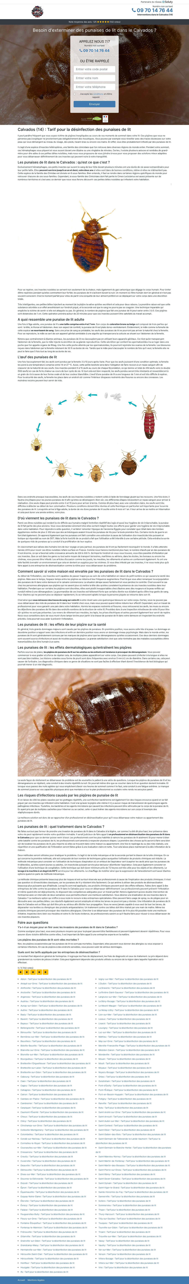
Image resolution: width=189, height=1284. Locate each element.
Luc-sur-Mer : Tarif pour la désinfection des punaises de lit (127, 1032)
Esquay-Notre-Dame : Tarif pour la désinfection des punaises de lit (53, 1196)
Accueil (21, 1280)
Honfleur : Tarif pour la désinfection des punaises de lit (47, 1263)
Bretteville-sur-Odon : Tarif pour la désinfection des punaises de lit (53, 1072)
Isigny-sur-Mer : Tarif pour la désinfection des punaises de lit (128, 979)
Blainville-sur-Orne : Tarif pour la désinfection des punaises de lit (52, 1050)
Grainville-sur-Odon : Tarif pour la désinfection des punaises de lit (53, 1240)
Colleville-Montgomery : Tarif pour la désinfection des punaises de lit (54, 1130)
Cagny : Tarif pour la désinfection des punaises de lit (46, 1085)
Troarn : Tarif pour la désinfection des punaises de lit (124, 1232)
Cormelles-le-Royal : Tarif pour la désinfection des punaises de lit (53, 1143)
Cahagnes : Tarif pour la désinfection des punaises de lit (48, 1090)
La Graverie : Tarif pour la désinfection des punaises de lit (127, 988)
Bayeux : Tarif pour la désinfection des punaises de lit (47, 1023)
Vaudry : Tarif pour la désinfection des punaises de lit (124, 1245)
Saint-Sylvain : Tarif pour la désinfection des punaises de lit (128, 1183)
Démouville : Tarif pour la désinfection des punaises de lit (49, 1170)
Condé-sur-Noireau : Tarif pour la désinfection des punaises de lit (53, 1138)
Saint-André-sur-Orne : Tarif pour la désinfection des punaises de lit (132, 1112)
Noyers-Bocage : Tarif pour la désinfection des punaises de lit (129, 1072)
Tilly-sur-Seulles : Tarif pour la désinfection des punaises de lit (129, 1218)
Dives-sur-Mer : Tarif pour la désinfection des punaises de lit (50, 1174)
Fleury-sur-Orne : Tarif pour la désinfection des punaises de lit (51, 1218)
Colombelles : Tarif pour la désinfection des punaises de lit (49, 1134)
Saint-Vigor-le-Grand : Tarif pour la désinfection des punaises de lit (131, 1187)
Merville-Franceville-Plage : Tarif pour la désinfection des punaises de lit (134, 1045)
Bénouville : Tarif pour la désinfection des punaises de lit (48, 1032)
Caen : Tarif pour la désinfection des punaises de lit (46, 1081)
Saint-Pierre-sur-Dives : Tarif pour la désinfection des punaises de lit (132, 1170)
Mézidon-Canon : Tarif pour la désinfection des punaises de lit (129, 1050)
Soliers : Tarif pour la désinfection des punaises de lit (125, 1201)
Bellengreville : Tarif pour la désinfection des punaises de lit (50, 1028)
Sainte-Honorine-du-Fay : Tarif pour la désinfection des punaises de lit (133, 1192)
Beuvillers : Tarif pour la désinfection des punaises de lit (48, 1041)
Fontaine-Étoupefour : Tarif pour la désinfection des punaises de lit (53, 1223)
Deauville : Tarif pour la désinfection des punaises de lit (48, 1165)
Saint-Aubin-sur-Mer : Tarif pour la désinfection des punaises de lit (131, 1121)
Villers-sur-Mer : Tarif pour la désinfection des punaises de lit (129, 1263)
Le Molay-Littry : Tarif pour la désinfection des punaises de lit (128, 1010)
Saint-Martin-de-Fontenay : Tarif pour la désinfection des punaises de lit (134, 1161)
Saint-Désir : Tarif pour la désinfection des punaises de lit (127, 1130)
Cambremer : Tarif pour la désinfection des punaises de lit (49, 1103)
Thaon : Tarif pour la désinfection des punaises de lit (124, 1209)
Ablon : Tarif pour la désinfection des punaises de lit (46, 979)
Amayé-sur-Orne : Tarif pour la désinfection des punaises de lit (51, 983)
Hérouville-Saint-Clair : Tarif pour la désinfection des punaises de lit (54, 1254)
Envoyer (94, 104)
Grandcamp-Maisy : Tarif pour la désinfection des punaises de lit (52, 1245)
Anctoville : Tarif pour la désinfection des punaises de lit (48, 992)
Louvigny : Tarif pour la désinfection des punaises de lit (125, 1028)
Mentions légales (36, 1280)
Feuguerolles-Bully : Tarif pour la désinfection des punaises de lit (52, 1214)
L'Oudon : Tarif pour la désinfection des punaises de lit (125, 983)
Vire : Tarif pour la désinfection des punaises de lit (123, 1267)
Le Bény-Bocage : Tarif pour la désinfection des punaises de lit (129, 1001)
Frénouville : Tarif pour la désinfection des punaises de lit (49, 1232)
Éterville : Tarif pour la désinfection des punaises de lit (47, 1201)
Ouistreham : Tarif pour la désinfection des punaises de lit (127, 1081)
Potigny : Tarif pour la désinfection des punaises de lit (125, 1099)
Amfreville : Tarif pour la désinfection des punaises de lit (48, 988)
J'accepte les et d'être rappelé (96, 95)
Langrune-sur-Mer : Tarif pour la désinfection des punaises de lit (130, 997)
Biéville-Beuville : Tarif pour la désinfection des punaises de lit (51, 1045)
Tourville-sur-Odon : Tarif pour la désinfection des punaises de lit (130, 1227)
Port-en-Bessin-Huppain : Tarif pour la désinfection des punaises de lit (133, 1094)
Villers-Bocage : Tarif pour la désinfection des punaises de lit (128, 1258)
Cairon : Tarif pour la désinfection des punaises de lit (46, 1094)
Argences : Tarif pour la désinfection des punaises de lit (48, 997)
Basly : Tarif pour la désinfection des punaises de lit (46, 1014)
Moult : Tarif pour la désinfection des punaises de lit (124, 1063)
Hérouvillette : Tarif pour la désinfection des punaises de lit (49, 1258)
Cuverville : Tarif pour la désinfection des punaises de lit (48, 1161)
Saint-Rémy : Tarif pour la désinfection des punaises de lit (127, 1174)
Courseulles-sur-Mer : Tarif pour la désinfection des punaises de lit (53, 1147)
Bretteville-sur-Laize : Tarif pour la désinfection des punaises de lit (53, 1067)
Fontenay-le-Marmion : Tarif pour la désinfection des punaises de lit (54, 1227)
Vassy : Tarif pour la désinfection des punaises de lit (124, 1240)
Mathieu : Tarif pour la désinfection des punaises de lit (125, 1036)
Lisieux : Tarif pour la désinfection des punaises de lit (125, 1019)
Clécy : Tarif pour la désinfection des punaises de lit (46, 1121)
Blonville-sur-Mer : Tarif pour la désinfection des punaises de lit (52, 1054)
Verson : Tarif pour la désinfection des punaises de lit (125, 1254)
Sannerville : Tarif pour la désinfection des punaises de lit (127, 1196)
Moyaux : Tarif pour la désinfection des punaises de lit (125, 1067)
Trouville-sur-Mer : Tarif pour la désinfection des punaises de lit (130, 1236)
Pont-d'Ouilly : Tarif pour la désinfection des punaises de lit (127, 1085)
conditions (98, 94)
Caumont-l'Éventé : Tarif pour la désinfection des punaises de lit (52, 1112)
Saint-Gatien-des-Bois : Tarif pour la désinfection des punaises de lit (132, 1134)
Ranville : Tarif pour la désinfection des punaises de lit (125, 1103)
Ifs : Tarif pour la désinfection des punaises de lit (44, 1272)
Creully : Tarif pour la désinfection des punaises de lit (47, 1156)
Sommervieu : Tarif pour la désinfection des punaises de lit (127, 1205)
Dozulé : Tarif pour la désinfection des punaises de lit (47, 1183)
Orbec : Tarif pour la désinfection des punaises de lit (124, 1076)
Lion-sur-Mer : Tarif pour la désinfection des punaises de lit (128, 1014)
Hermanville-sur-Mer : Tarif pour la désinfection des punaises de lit (53, 1249)
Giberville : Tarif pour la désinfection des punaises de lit (48, 1236)
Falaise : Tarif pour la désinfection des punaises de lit (47, 1209)
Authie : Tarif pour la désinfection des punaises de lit (46, 1010)
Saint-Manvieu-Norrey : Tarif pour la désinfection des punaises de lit (132, 1156)
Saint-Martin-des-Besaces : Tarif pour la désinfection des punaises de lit (134, 1165)
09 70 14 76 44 (154, 10)
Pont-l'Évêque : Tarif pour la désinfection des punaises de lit (128, 1090)
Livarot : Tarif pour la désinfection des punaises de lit (124, 1023)
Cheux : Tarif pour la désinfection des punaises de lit (46, 1116)
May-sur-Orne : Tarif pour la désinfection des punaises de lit (128, 1041)
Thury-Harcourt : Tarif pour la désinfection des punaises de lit (129, 1214)
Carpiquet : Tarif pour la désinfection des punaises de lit (48, 1107)
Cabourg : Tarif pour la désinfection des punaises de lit (47, 1076)
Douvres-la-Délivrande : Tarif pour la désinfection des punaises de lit (54, 1178)
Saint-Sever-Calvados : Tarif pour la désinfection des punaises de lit (132, 1178)
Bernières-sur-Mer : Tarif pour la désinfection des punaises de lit (52, 1036)
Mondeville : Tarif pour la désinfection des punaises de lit (126, 1054)
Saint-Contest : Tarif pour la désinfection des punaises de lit (128, 1125)
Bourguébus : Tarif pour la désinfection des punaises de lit (49, 1059)
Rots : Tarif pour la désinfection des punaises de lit (123, 1107)
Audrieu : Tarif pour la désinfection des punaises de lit (47, 1001)
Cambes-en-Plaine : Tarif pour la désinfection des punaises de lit (52, 1099)
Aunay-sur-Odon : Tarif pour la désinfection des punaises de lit (51, 1005)
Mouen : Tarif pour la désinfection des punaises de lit (124, 1059)
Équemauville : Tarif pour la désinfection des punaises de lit (50, 1192)
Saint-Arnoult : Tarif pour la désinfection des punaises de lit (128, 1116)
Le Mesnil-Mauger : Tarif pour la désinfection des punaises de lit (130, 1005)
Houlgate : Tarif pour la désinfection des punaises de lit (48, 1267)
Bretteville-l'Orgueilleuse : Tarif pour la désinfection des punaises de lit (55, 1063)
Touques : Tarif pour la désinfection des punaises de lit (125, 1223)
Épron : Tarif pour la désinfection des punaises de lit (46, 1187)
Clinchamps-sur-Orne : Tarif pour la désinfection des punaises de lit (54, 1125)
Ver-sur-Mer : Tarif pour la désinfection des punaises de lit (127, 1249)
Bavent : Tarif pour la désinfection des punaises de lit (47, 1019)
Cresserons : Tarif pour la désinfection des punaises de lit (49, 1152)
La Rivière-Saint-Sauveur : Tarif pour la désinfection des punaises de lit (133, 992)
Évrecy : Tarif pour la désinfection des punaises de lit (46, 1205)
